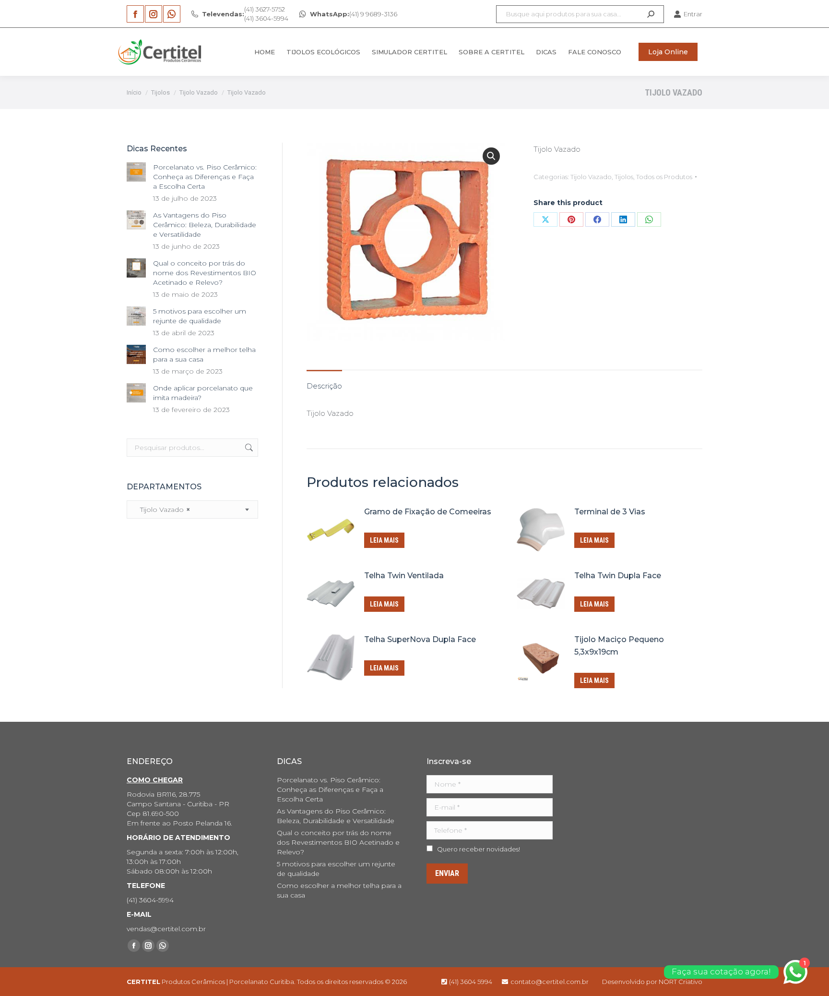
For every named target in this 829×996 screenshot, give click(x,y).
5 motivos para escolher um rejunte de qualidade (199, 316)
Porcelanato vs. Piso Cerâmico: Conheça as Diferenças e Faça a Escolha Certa (205, 177)
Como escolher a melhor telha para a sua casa (204, 354)
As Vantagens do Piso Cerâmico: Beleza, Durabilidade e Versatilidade (204, 225)
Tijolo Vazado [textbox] (162, 509)
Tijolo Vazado (591, 177)
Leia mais (384, 540)
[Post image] (136, 172)
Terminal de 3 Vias (609, 511)
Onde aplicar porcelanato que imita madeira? (203, 393)
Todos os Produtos (664, 177)
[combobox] (192, 509)
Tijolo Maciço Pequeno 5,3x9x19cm (619, 645)
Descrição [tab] (324, 385)
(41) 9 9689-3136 (353, 14)
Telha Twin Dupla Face (617, 575)
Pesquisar (248, 447)
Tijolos (624, 177)
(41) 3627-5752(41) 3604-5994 (245, 13)
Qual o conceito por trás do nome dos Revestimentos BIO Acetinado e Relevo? (204, 273)
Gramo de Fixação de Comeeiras (427, 511)
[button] (491, 156)
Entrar (693, 14)
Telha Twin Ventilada (404, 575)
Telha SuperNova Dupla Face (420, 639)
